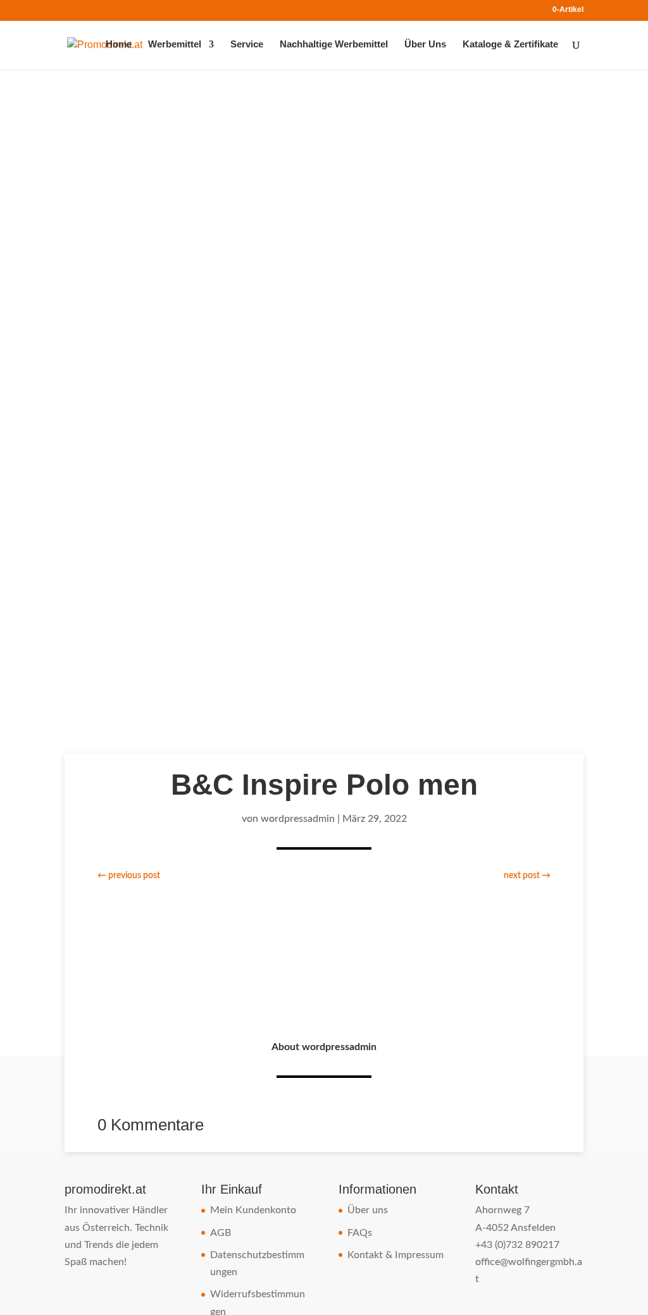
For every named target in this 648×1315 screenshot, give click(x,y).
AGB (220, 1233)
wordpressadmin (298, 819)
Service (246, 44)
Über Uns (425, 44)
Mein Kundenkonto (253, 1210)
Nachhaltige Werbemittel (334, 44)
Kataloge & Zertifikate (510, 44)
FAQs (359, 1233)
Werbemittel (174, 44)
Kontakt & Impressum (395, 1255)
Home (119, 44)
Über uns (367, 1210)
